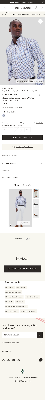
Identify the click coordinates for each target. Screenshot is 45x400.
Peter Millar (9, 94)
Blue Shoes (19, 302)
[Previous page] (37, 185)
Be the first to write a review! (22, 269)
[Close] (43, 2)
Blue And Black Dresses (13, 297)
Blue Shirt (8, 302)
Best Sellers (23, 14)
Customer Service (10, 343)
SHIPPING (21, 2)
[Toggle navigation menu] (4, 8)
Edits (13, 14)
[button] (41, 94)
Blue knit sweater (11, 311)
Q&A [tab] (28, 239)
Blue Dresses (21, 287)
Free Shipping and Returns (24, 147)
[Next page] (40, 185)
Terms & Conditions (31, 377)
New (4, 14)
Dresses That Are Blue (13, 292)
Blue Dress (9, 287)
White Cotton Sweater (28, 311)
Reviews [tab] (18, 238)
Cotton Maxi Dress (31, 297)
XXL (27, 130)
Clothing (36, 14)
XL (22, 130)
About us (6, 351)
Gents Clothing (7, 88)
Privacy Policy (14, 377)
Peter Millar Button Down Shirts (15, 306)
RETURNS (31, 2)
